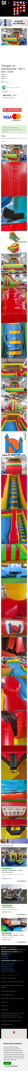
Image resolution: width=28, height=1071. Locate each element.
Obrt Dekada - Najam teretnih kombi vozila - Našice (12, 981)
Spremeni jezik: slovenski (8, 971)
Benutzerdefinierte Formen (7, 1024)
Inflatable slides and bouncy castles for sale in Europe (13, 1013)
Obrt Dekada (12, 947)
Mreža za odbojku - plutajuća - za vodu (13, 935)
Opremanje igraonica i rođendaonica (9, 991)
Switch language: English (8, 963)
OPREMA (3, 141)
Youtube (4, 958)
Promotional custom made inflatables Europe (11, 1020)
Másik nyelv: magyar (6, 966)
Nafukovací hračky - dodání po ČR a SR (10, 1015)
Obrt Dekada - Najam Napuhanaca (8, 978)
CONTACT (20, 960)
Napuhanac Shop (5, 1005)
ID (1, 91)
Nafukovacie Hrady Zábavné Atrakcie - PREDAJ (11, 1017)
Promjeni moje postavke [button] (11, 1066)
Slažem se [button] (7, 1063)
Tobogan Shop (4, 1002)
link (9, 954)
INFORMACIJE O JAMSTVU (13, 87)
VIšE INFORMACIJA (21, 881)
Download (22, 949)
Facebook (5, 956)
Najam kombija (4, 1009)
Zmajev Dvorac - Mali (8, 907)
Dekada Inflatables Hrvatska (7, 994)
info (21, 952)
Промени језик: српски (7, 968)
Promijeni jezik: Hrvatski (7, 964)
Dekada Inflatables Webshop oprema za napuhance (12, 998)
